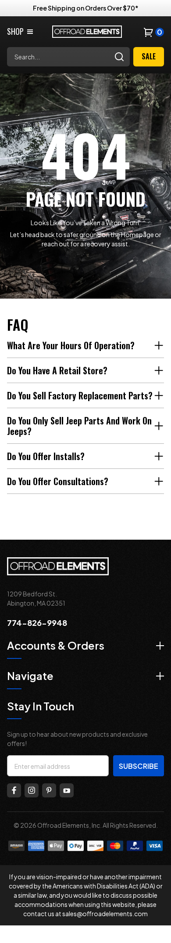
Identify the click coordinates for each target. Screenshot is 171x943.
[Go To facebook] (14, 790)
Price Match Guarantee (85, 8)
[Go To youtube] (67, 790)
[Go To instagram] (32, 790)
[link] (20, 31)
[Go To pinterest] (49, 790)
